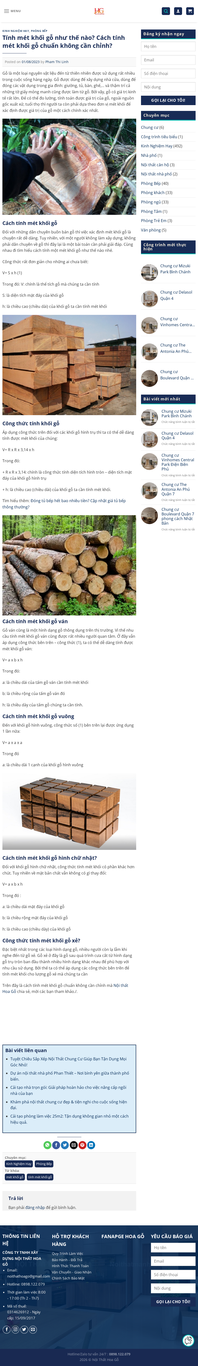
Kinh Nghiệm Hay (15, 31)
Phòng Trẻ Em (154, 220)
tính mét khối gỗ (40, 1177)
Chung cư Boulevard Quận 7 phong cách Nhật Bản (176, 375)
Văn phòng (151, 230)
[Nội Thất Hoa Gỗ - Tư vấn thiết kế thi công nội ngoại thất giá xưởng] (99, 11)
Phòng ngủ (151, 202)
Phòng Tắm (151, 211)
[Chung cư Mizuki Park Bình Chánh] (149, 272)
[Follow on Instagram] (16, 1330)
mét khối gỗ (14, 1177)
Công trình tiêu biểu (159, 136)
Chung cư (149, 127)
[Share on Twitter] (65, 1145)
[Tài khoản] (178, 11)
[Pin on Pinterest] (82, 1145)
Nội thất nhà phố (156, 174)
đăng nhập (35, 1207)
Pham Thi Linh (57, 61)
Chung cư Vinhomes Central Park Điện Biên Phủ (177, 322)
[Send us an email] (33, 1330)
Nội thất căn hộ (155, 164)
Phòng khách (153, 192)
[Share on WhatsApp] (47, 1145)
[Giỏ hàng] (190, 11)
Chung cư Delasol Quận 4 (176, 295)
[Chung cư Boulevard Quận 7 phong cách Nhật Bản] (149, 378)
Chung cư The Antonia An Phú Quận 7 (174, 348)
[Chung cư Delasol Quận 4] (149, 298)
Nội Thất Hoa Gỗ (105, 1359)
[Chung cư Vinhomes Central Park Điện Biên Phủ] (149, 325)
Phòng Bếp (39, 31)
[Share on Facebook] (56, 1145)
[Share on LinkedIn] (91, 1145)
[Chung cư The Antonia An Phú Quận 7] (149, 351)
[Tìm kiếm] (166, 11)
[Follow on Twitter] (24, 1330)
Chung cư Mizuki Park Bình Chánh (175, 269)
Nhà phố (149, 155)
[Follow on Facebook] (7, 1330)
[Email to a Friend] (74, 1145)
